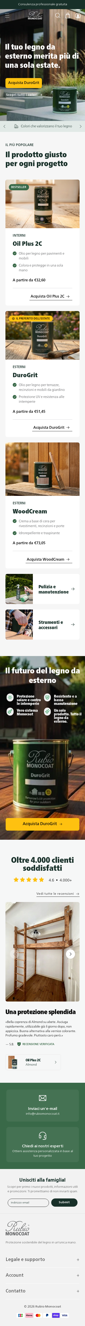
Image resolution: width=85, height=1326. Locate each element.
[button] (7, 15)
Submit (64, 1202)
